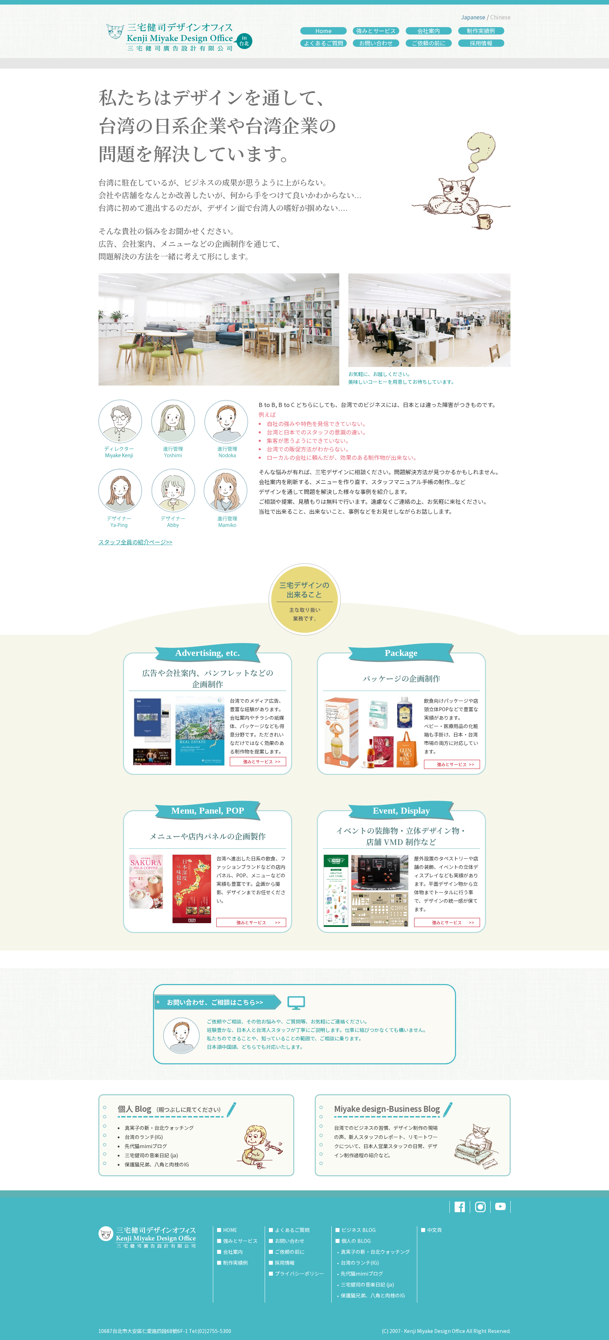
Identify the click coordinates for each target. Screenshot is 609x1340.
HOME (230, 1229)
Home (323, 31)
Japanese (473, 17)
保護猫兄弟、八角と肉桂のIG (157, 1164)
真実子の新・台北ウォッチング (159, 1127)
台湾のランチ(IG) (144, 1136)
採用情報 (481, 43)
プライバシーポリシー (299, 1273)
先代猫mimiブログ (146, 1146)
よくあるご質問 (323, 43)
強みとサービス (376, 31)
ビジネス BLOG (359, 1229)
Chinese (500, 17)
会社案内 (428, 31)
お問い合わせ (376, 43)
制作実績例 (481, 31)
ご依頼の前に (428, 43)
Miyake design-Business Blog (387, 1108)
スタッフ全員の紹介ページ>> (135, 542)
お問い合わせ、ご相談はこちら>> (215, 1002)
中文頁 (434, 1229)
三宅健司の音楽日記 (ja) (151, 1155)
